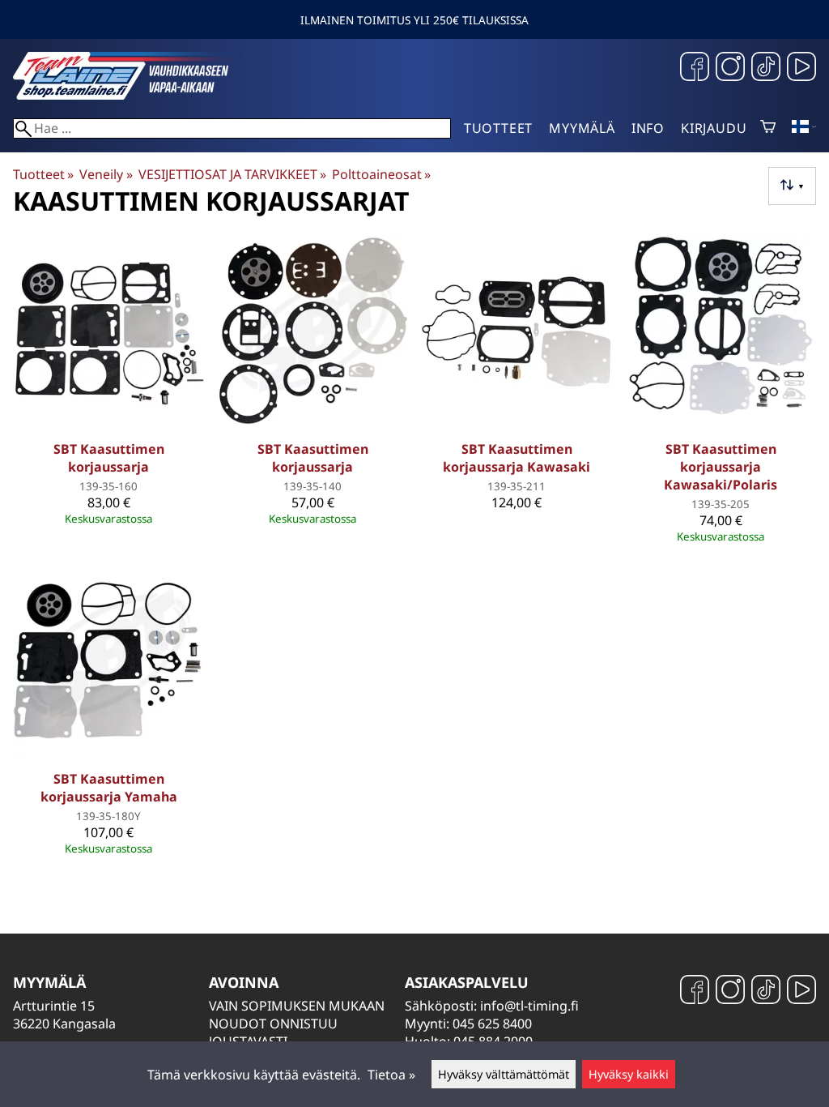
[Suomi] (804, 128)
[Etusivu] (134, 95)
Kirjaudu (713, 128)
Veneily (105, 174)
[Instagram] (730, 68)
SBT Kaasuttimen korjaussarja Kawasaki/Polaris (720, 467)
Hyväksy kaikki (629, 1074)
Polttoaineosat (381, 174)
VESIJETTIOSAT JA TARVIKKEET (232, 174)
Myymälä (582, 128)
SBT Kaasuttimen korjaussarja (108, 458)
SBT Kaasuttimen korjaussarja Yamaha (108, 788)
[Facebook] (694, 68)
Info (648, 128)
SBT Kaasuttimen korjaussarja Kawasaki (516, 458)
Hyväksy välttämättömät (503, 1074)
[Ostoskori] (768, 128)
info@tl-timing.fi (529, 1006)
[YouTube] (801, 68)
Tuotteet (498, 128)
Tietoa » (391, 1074)
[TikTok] (765, 68)
